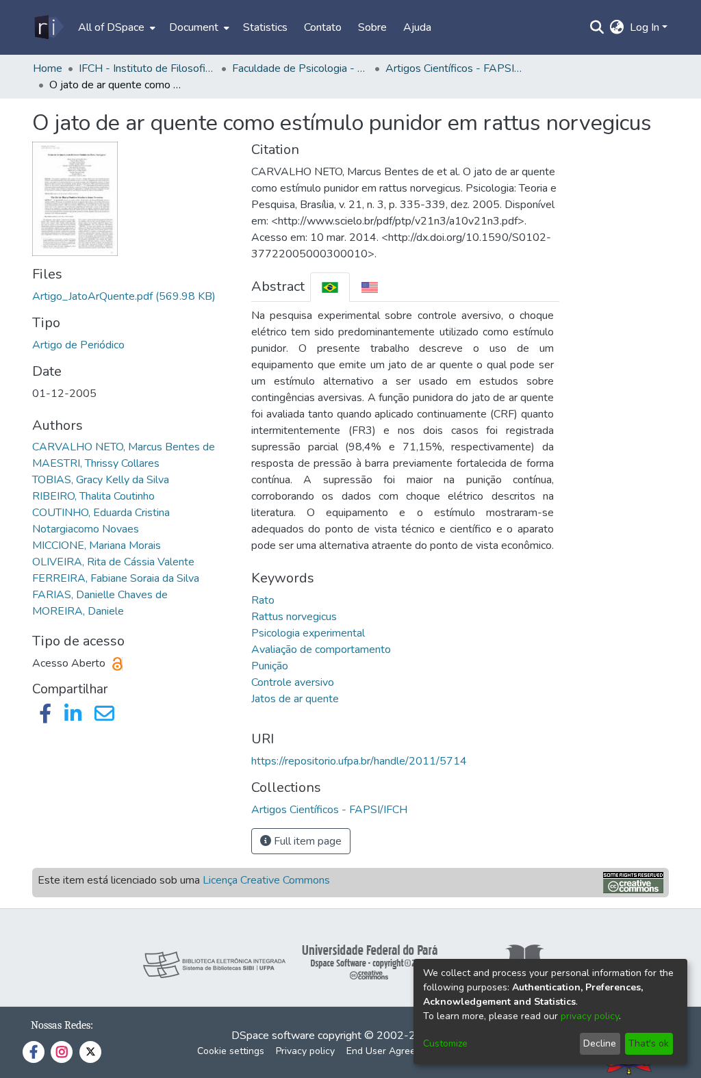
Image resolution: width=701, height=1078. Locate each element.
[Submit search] (597, 27)
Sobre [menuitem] (372, 27)
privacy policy (590, 1016)
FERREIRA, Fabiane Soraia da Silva (115, 578)
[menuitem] (115, 27)
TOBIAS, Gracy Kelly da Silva (100, 479)
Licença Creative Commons (266, 880)
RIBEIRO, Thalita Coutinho (93, 496)
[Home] (48, 27)
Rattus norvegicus (294, 616)
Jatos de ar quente (295, 698)
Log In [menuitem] (644, 27)
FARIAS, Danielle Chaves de (100, 594)
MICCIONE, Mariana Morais (96, 545)
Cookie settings (230, 1050)
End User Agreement (391, 1050)
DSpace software (273, 1035)
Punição (269, 665)
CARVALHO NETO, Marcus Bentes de (123, 446)
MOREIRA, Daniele (78, 611)
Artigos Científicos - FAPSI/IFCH (453, 68)
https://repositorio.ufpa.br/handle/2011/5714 (359, 761)
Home (47, 68)
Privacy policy (305, 1050)
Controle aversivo (292, 682)
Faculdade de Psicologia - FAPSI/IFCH (300, 68)
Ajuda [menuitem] (417, 27)
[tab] (330, 287)
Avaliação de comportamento (321, 649)
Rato (263, 600)
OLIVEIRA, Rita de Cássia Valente (113, 561)
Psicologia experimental (308, 633)
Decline (599, 1043)
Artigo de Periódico (78, 344)
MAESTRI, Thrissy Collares (96, 463)
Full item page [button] (306, 841)
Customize (445, 1043)
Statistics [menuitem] (265, 27)
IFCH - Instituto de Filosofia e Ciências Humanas (147, 68)
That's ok (648, 1043)
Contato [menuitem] (323, 27)
